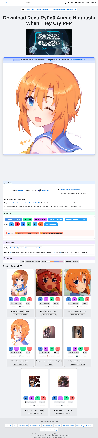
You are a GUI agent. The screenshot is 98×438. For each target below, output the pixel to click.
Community (80, 2)
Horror (27, 252)
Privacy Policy (23, 426)
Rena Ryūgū (14, 248)
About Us (8, 426)
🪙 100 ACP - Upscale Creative (27, 233)
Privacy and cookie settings (49, 430)
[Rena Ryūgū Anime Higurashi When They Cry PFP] (20, 283)
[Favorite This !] (16, 299)
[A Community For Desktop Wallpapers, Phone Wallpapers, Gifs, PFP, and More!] (23, 9)
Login (87, 2)
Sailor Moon (64, 252)
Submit (71, 2)
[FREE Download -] (11, 299)
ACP (9, 233)
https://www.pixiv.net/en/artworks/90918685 (26, 203)
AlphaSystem (83, 356)
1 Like (28, 219)
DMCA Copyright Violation (84, 426)
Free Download (14, 219)
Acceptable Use (48, 426)
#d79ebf (61, 261)
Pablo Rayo (46, 190)
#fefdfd (48, 261)
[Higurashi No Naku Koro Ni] (34, 382)
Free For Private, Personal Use (70, 189)
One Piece (83, 252)
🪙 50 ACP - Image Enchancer (51, 233)
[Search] (44, 2)
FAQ (15, 426)
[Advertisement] (49, 167)
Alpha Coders (6, 3)
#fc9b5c (52, 261)
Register (93, 2)
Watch (38, 252)
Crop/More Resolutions (75, 219)
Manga (21, 252)
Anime (22, 248)
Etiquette (58, 426)
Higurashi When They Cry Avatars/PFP (64, 9)
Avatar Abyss (30, 9)
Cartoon (33, 252)
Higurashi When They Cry (33, 248)
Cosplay (57, 252)
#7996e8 (56, 261)
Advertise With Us (68, 426)
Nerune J (20, 190)
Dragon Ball (50, 252)
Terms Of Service (35, 426)
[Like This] (52, 299)
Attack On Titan (74, 252)
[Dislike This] (29, 299)
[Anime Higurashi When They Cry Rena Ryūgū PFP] (49, 332)
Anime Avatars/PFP (43, 9)
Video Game (14, 252)
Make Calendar (56, 219)
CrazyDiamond (54, 356)
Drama (43, 252)
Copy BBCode (51, 224)
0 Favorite (41, 219)
